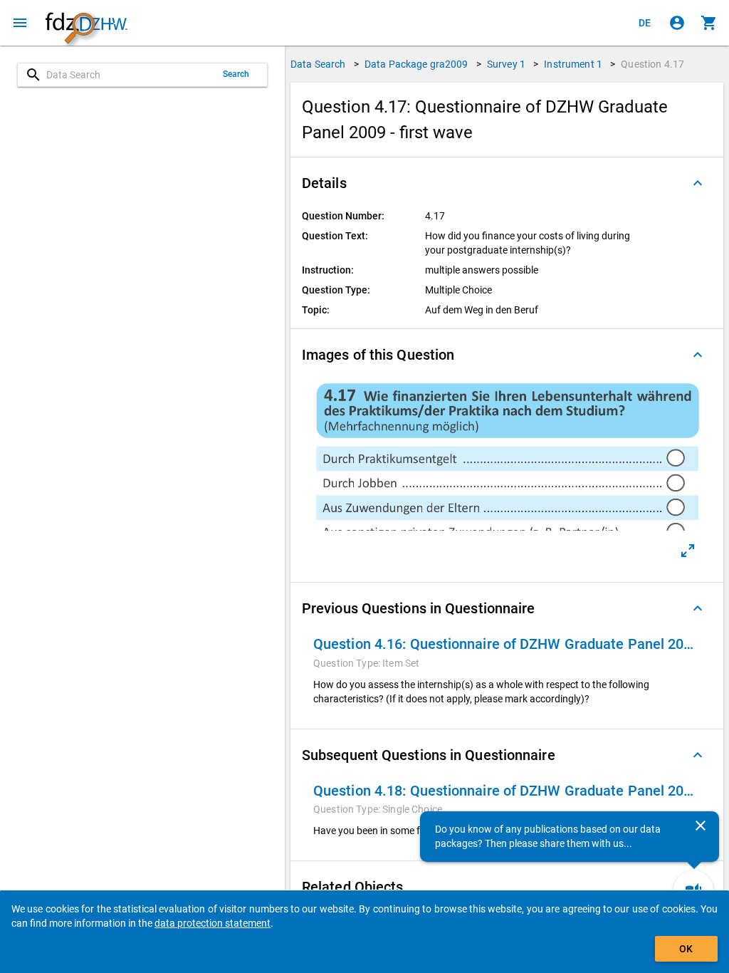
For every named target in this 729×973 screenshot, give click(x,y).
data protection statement (212, 923)
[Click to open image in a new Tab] (687, 550)
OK (686, 948)
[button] (507, 183)
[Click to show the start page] (86, 23)
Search (236, 74)
